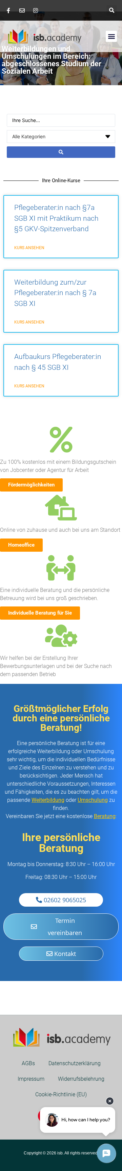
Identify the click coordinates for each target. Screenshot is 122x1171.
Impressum (31, 1079)
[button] (111, 10)
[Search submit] (61, 152)
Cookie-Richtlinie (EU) (61, 1094)
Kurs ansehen (29, 247)
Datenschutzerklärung (74, 1063)
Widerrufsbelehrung (81, 1079)
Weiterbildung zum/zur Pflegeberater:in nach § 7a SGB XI (55, 293)
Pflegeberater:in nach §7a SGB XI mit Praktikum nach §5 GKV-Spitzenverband (56, 218)
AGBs (28, 1063)
